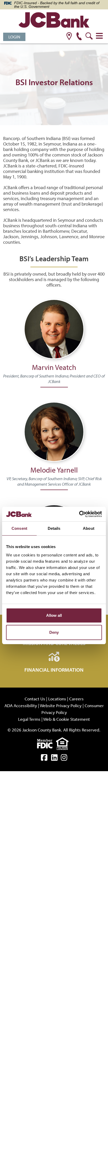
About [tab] (88, 528)
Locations (57, 698)
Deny (54, 632)
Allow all (54, 615)
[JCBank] (54, 21)
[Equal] (63, 743)
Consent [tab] (19, 528)
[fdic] (46, 743)
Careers (76, 698)
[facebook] (44, 758)
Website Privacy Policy (61, 705)
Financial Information (54, 669)
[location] (69, 36)
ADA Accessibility (20, 705)
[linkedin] (54, 758)
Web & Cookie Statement (66, 719)
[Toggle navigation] (99, 36)
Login (14, 36)
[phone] (79, 36)
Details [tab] (54, 528)
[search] (89, 36)
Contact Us (35, 698)
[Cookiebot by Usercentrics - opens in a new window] (79, 514)
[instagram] (64, 758)
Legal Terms (29, 719)
